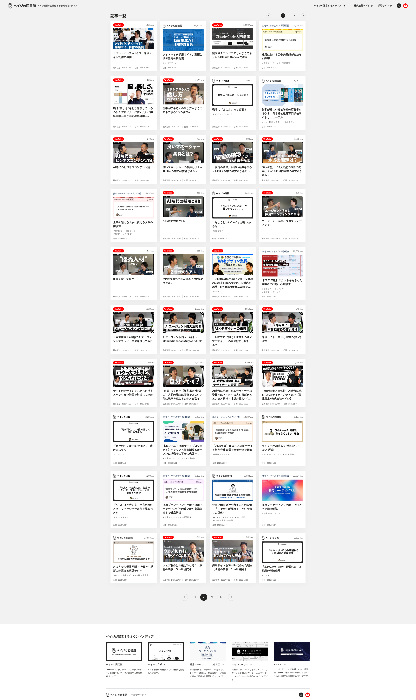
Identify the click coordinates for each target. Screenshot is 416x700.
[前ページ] (268, 15)
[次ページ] (303, 15)
